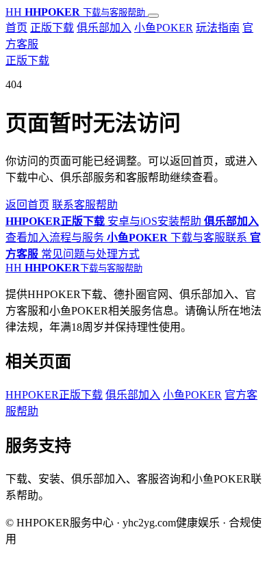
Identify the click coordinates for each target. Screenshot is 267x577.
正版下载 (52, 27)
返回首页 (27, 205)
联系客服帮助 (85, 205)
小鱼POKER (163, 27)
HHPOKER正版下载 (54, 395)
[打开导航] (153, 16)
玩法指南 (218, 27)
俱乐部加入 (104, 27)
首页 (16, 27)
